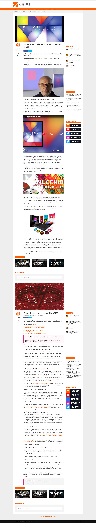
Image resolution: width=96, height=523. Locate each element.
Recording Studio (26, 9)
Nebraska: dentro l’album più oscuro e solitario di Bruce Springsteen (39, 262)
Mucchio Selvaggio (51, 251)
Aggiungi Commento (18, 56)
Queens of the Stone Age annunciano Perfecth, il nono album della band (22, 262)
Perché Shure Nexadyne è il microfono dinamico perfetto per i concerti (74, 95)
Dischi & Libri (25, 11)
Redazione (24, 264)
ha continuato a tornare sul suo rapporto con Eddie (37, 407)
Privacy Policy (31, 521)
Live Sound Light (35, 9)
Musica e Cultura (43, 9)
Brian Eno (37, 58)
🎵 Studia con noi (52, 9)
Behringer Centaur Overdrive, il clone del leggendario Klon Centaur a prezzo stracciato (74, 106)
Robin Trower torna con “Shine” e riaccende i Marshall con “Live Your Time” (56, 262)
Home (15, 9)
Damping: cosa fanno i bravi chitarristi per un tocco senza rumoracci (74, 99)
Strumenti (19, 9)
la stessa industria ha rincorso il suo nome (42, 383)
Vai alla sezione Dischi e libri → (30, 483)
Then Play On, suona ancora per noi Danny (48, 516)
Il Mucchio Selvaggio (18, 48)
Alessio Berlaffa (18, 316)
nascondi (34, 324)
